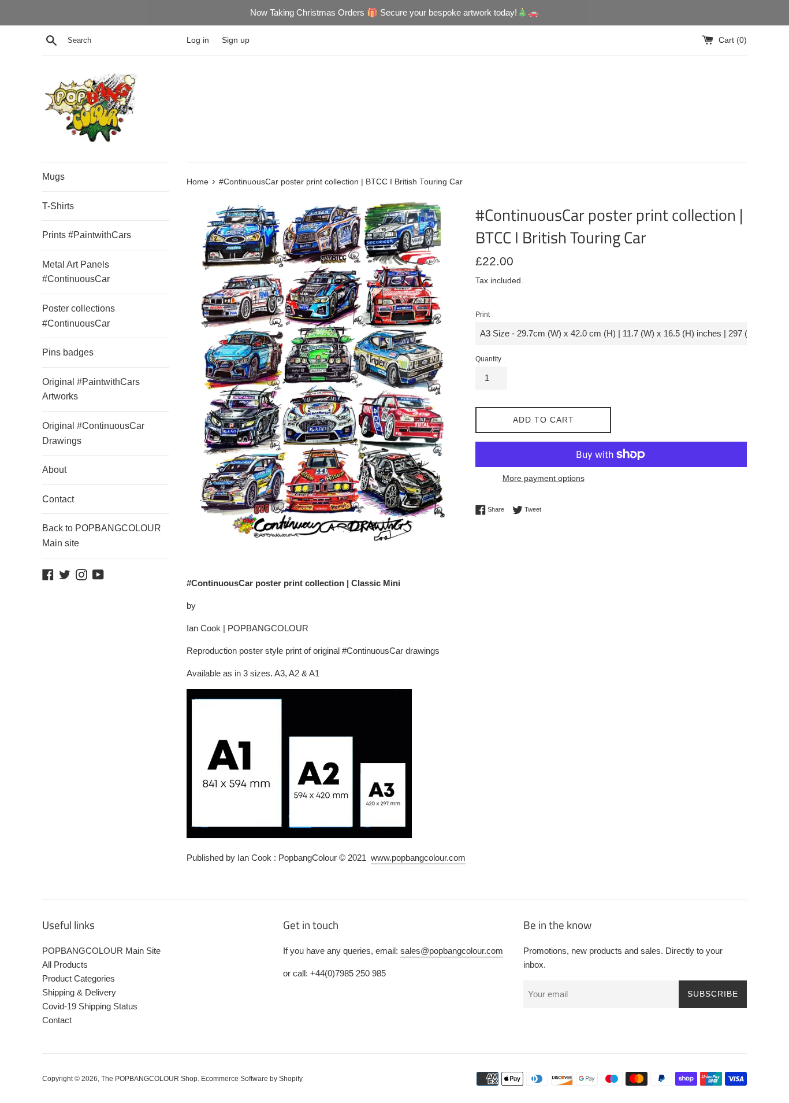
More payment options (544, 478)
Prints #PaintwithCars (86, 235)
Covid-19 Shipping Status (89, 1006)
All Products (65, 964)
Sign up (236, 40)
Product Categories (78, 978)
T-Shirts (58, 206)
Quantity (488, 359)
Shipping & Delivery (79, 992)
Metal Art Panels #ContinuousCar (76, 272)
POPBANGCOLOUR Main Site (101, 951)
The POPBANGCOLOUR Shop (149, 1079)
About (54, 470)
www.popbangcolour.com (418, 858)
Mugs (53, 177)
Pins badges (68, 352)
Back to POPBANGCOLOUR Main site (101, 535)
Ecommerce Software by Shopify (252, 1079)
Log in (198, 40)
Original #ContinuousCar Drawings (93, 433)
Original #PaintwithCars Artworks (91, 389)
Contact (58, 499)
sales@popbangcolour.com (451, 951)
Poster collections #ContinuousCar (78, 315)
